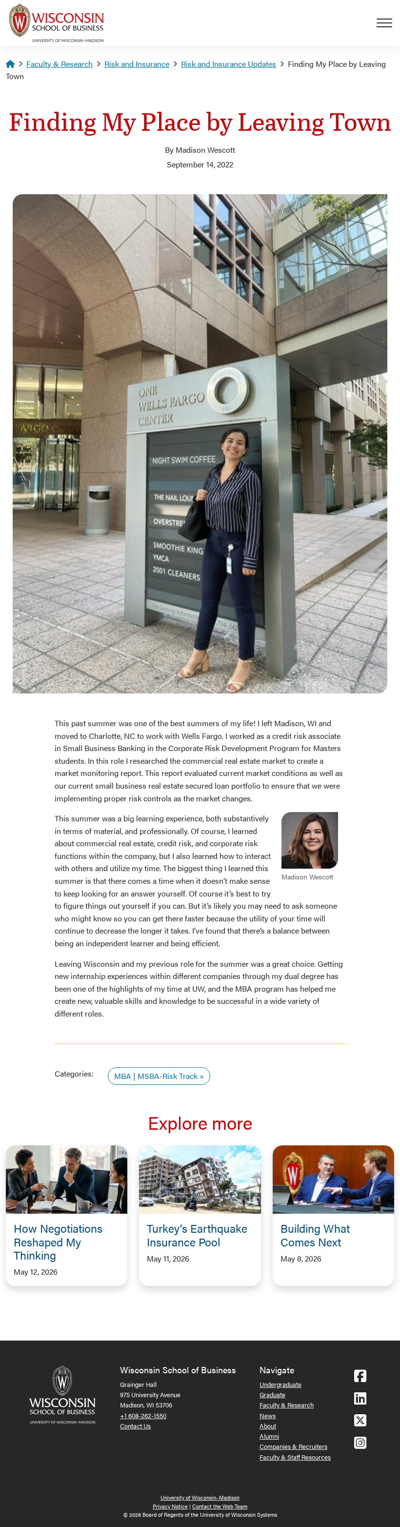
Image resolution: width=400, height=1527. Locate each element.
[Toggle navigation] (388, 23)
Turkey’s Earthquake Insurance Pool (197, 1234)
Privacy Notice (170, 1506)
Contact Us (135, 1425)
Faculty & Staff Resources (295, 1457)
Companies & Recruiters (293, 1446)
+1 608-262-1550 (143, 1415)
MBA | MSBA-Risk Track (156, 1075)
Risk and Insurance (136, 63)
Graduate (272, 1394)
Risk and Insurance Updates (228, 63)
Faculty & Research (59, 63)
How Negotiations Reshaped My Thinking (58, 1241)
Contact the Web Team (219, 1506)
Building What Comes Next (315, 1234)
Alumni (269, 1436)
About (268, 1425)
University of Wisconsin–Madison (200, 1497)
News (268, 1415)
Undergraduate (280, 1384)
